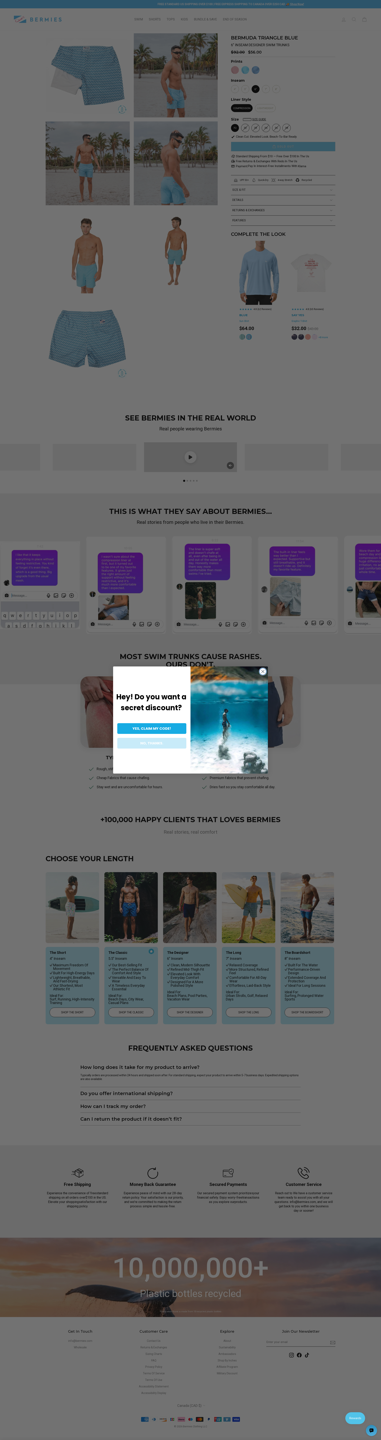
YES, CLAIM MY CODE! (152, 728)
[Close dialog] (262, 671)
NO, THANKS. (151, 743)
